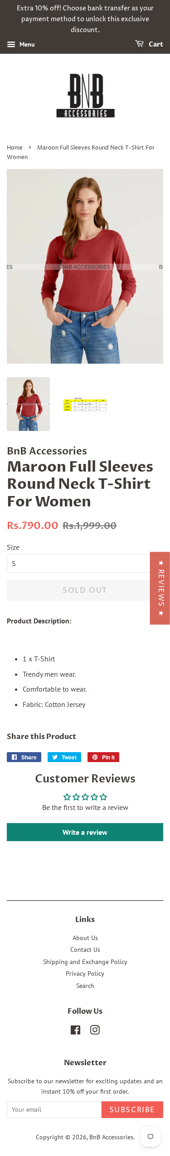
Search (85, 986)
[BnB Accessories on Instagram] (95, 1032)
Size (13, 547)
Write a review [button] (85, 832)
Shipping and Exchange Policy (85, 962)
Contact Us (85, 949)
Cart (155, 45)
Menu (26, 45)
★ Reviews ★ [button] (161, 588)
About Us (85, 938)
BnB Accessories (111, 1137)
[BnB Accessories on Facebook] (75, 1032)
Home (15, 148)
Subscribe (132, 1110)
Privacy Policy (85, 973)
